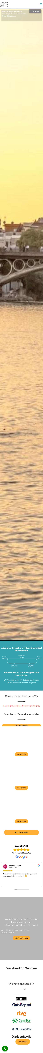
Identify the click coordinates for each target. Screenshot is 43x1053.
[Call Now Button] (5, 1048)
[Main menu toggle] (41, 4)
